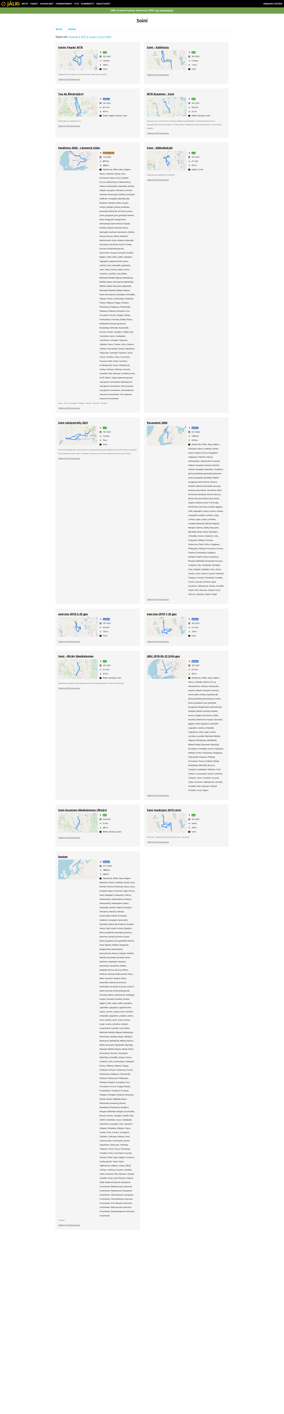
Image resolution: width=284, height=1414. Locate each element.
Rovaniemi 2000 (157, 422)
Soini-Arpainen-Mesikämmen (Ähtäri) (82, 810)
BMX (108, 36)
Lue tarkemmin (164, 10)
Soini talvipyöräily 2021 (73, 422)
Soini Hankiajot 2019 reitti (164, 810)
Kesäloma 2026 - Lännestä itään (79, 148)
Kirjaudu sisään (272, 3)
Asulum (63, 856)
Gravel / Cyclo (96, 36)
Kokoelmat (47, 3)
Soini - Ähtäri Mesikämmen (75, 656)
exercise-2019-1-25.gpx (162, 614)
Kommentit (87, 3)
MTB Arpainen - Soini (160, 94)
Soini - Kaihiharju (158, 47)
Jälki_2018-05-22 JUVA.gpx (163, 656)
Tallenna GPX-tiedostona (69, 79)
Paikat (34, 3)
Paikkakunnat (64, 3)
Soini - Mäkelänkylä (159, 148)
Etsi (76, 3)
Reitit (25, 3)
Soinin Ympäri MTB (70, 47)
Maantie (73, 36)
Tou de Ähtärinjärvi (70, 94)
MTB (83, 36)
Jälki (13, 3)
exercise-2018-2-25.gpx (73, 614)
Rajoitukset (103, 3)
